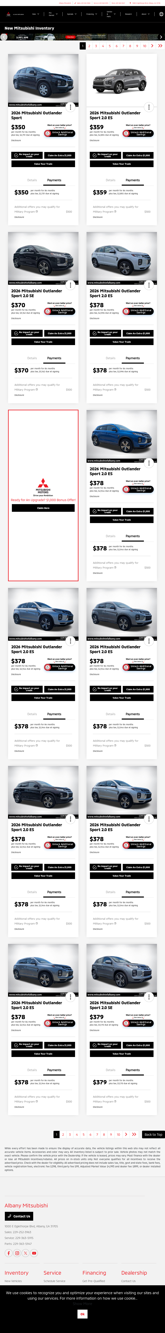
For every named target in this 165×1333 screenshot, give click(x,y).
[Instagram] (17, 1253)
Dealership (134, 1272)
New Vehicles (13, 1281)
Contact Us (21, 1216)
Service (52, 1272)
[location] (130, 3)
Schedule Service (54, 1281)
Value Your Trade (43, 163)
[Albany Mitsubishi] (15, 14)
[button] (70, 107)
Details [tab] (32, 180)
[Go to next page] (152, 46)
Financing (94, 1272)
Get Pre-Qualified (93, 1281)
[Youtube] (34, 1253)
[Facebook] (9, 1253)
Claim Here (43, 508)
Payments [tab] (54, 180)
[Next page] (161, 37)
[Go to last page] (160, 46)
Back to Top (153, 1134)
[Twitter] (26, 1253)
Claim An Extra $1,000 (59, 155)
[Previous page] (3, 37)
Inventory (17, 1272)
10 (144, 46)
